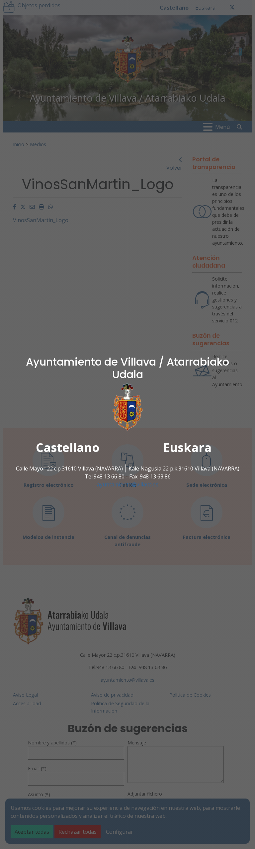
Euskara (187, 447)
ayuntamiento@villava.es (127, 484)
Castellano (68, 447)
